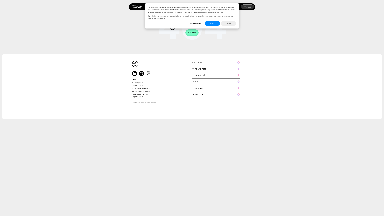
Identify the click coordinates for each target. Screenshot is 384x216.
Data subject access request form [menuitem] (140, 95)
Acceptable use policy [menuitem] (141, 88)
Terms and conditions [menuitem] (141, 91)
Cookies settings (196, 23)
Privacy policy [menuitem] (137, 82)
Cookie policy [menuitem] (137, 85)
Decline (228, 23)
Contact (247, 7)
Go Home (192, 33)
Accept (212, 23)
